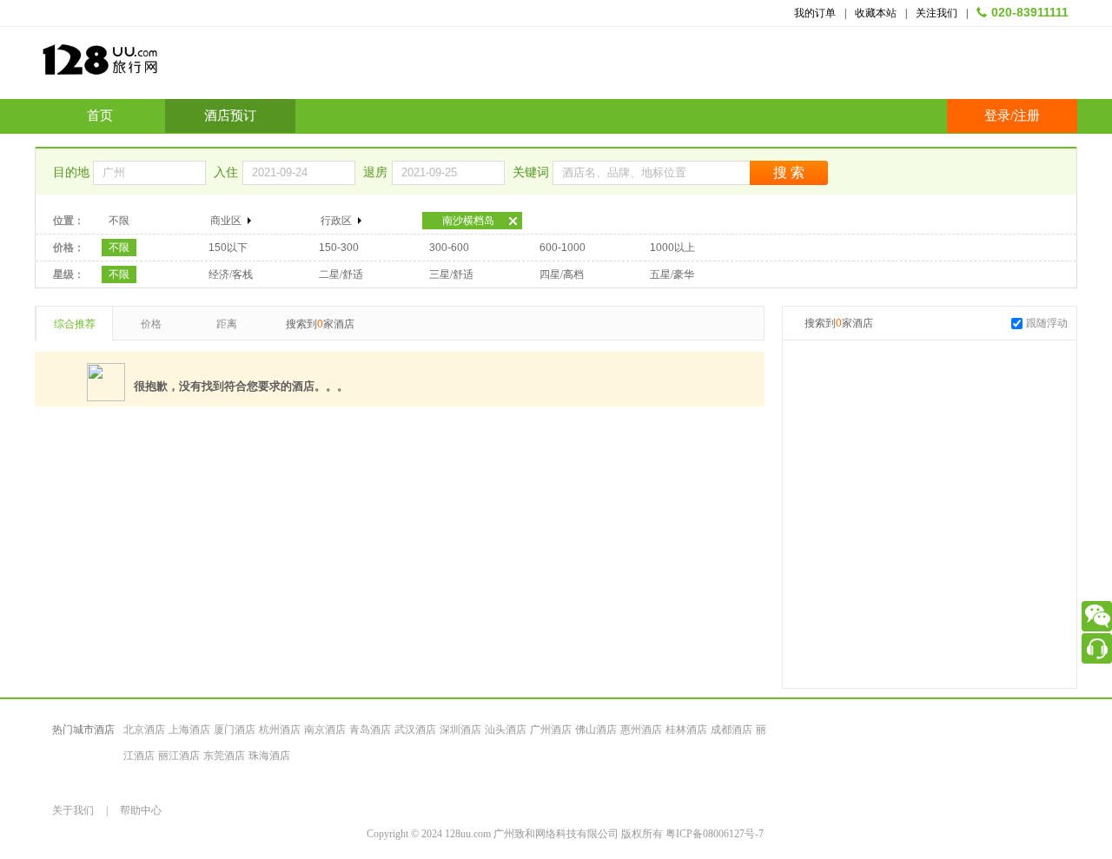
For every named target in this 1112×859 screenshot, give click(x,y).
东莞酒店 (224, 756)
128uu (143, 66)
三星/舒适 (451, 274)
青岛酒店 (370, 730)
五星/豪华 (672, 274)
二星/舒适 (341, 274)
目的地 (73, 172)
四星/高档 (561, 274)
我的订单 (815, 13)
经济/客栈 (230, 274)
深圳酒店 (460, 730)
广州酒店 (551, 730)
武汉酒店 (415, 730)
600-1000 (562, 247)
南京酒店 (325, 730)
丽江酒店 (179, 756)
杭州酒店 (280, 730)
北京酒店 (144, 730)
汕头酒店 (505, 730)
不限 (119, 221)
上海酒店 (189, 730)
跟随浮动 (1047, 323)
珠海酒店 (269, 756)
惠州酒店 (641, 730)
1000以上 (672, 247)
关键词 (533, 172)
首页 (100, 115)
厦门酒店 (234, 730)
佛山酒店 (596, 730)
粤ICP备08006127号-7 (714, 834)
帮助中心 (141, 810)
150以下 (228, 247)
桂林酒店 (686, 730)
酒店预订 (230, 115)
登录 (997, 115)
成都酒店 (731, 730)
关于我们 (73, 810)
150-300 (339, 247)
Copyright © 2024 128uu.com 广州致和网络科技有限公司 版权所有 (516, 834)
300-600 (449, 247)
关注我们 (936, 13)
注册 (1027, 115)
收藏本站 (876, 13)
